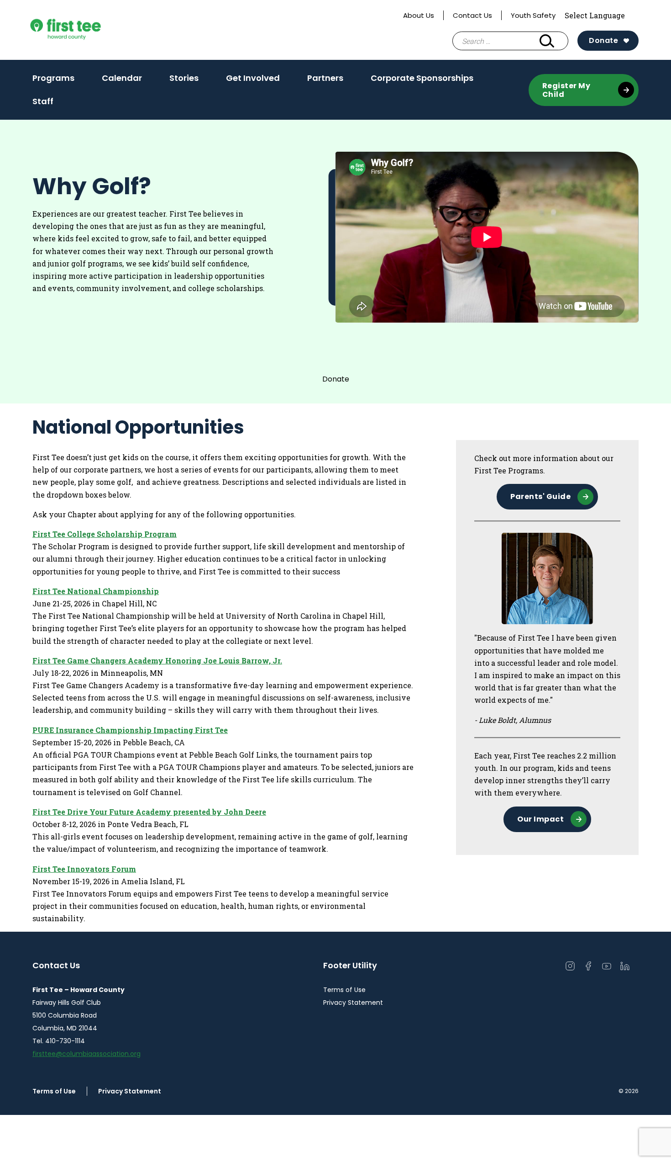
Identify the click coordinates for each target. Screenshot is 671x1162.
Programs (53, 78)
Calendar (122, 78)
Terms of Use (344, 989)
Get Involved (253, 78)
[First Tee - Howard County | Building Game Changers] (82, 30)
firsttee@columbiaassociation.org (86, 1053)
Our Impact (540, 819)
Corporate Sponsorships (422, 78)
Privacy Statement (353, 1002)
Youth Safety (533, 15)
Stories (184, 81)
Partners (325, 78)
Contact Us (472, 15)
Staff (42, 101)
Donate (603, 40)
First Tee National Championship (95, 591)
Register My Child (566, 90)
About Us (418, 15)
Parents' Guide (540, 496)
